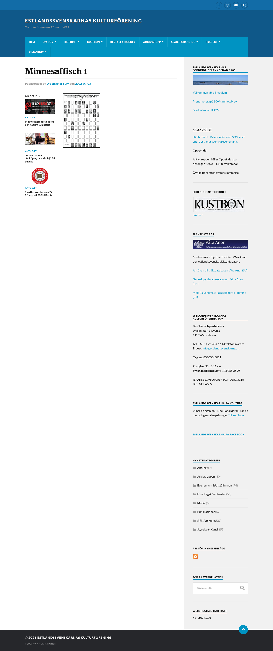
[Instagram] (227, 5)
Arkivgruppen (206, 476)
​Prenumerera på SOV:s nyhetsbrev (215, 101)
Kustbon (93, 41)
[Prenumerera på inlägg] (195, 558)
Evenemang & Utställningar (214, 485)
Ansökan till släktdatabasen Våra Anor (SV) (220, 270)
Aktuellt (202, 467)
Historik (70, 41)
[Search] (244, 5)
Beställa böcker (122, 41)
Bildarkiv (36, 51)
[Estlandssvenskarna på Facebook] (219, 5)
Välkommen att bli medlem (210, 92)
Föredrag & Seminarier (211, 494)
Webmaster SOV (58, 83)
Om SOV (48, 41)
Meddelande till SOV (206, 110)
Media (201, 503)
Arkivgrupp (152, 41)
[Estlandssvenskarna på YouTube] (236, 5)
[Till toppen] (243, 629)
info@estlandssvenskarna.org (221, 348)
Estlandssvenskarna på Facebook (218, 434)
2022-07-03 (83, 83)
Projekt (212, 41)
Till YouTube (236, 415)
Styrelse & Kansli (208, 529)
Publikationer (206, 511)
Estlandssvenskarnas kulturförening (83, 20)
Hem (32, 41)
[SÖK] (242, 588)
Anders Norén (46, 643)
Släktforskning (183, 41)
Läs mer (198, 215)
